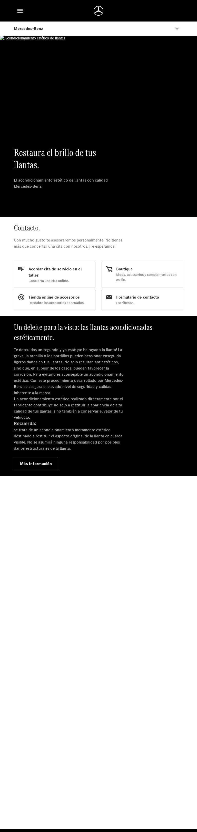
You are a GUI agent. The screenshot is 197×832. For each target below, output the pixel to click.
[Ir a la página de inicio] (98, 11)
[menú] (20, 10)
